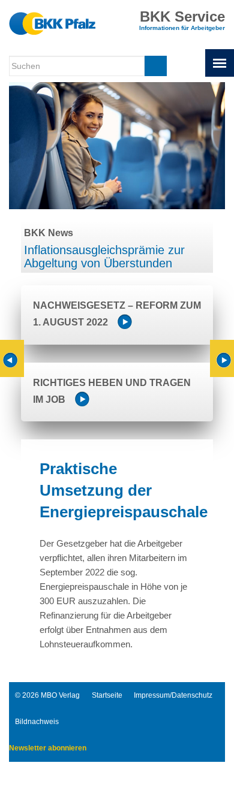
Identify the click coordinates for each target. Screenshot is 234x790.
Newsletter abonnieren (47, 748)
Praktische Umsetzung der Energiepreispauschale (124, 490)
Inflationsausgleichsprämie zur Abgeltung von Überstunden (104, 256)
